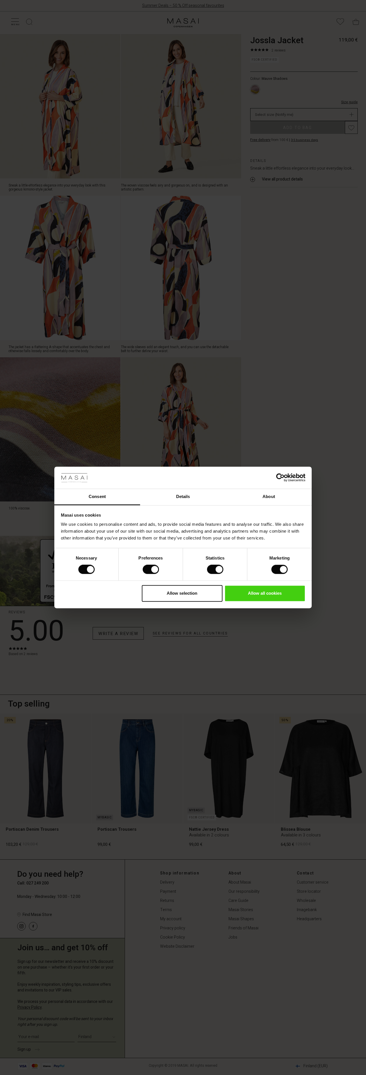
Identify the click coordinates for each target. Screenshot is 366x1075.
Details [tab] (183, 496)
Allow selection (182, 593)
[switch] (151, 569)
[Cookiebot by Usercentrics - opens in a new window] (280, 477)
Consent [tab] (97, 496)
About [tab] (268, 496)
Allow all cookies (265, 593)
